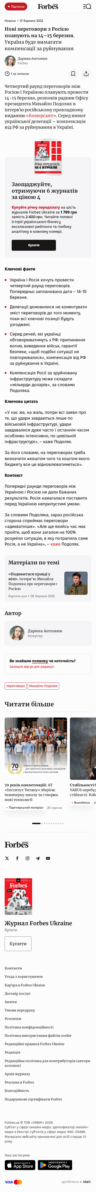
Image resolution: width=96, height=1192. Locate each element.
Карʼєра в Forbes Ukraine (25, 985)
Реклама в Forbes (19, 1082)
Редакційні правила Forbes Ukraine (35, 1044)
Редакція (12, 1052)
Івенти (11, 1002)
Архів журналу (17, 1074)
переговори (15, 686)
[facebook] (17, 858)
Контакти (13, 968)
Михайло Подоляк (43, 686)
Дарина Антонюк (33, 58)
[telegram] (38, 858)
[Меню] (87, 6)
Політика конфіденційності (29, 1027)
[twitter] (7, 858)
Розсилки (13, 1019)
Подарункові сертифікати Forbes (33, 1099)
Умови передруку (20, 1010)
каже (55, 544)
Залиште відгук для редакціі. (32, 666)
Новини (10, 20)
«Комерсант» (41, 115)
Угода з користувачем (24, 977)
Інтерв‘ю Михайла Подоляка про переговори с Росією (33, 581)
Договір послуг (18, 993)
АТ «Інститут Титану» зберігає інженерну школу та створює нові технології (31, 792)
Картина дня (17, 596)
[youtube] (48, 858)
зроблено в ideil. (76, 1182)
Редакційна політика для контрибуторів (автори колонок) (47, 1063)
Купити (34, 245)
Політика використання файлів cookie (38, 1036)
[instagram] (27, 858)
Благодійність (17, 1091)
